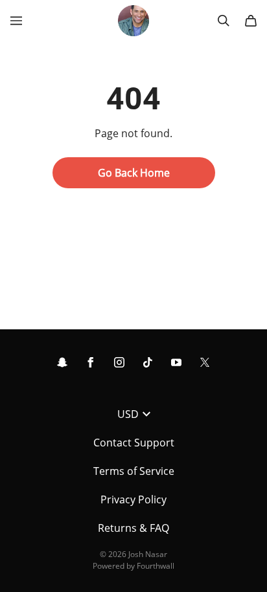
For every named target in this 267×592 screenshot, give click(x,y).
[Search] (223, 21)
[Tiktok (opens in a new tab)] (148, 362)
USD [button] (128, 414)
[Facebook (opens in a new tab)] (90, 362)
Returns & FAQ (133, 528)
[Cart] (251, 21)
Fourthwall (155, 565)
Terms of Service (133, 471)
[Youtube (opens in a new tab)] (176, 362)
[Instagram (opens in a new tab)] (119, 362)
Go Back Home (134, 173)
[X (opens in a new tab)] (205, 362)
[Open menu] (16, 21)
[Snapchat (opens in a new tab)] (62, 362)
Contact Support (133, 442)
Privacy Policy (133, 499)
